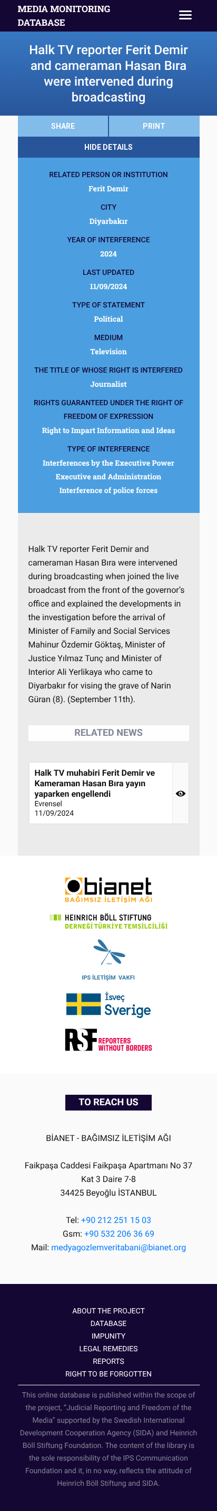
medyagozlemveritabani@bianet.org (118, 1247)
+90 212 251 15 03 (116, 1220)
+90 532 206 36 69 (119, 1234)
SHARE (63, 126)
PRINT (154, 126)
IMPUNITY (108, 1336)
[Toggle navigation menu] (185, 15)
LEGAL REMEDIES (108, 1349)
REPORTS (108, 1362)
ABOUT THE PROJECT (108, 1311)
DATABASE (108, 1324)
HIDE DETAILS (108, 147)
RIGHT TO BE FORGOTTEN (108, 1374)
